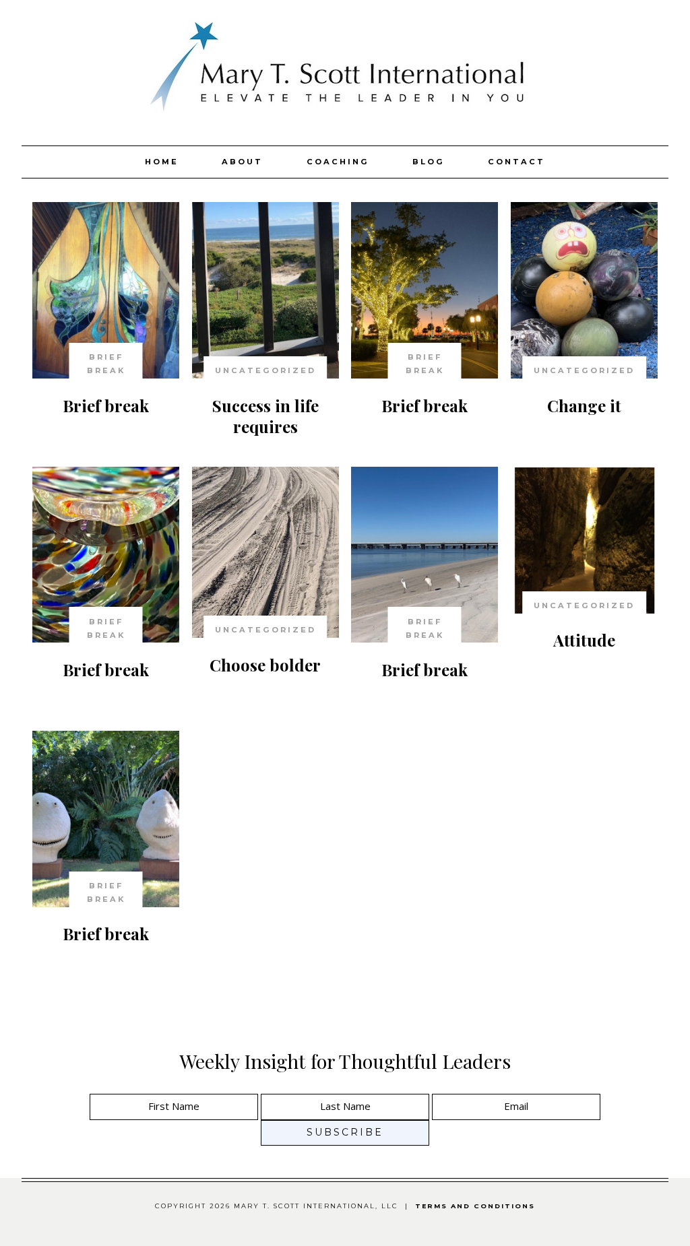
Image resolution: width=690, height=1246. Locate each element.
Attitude (584, 640)
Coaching (338, 161)
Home (162, 161)
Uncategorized (265, 370)
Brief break (106, 405)
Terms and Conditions (475, 1206)
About (242, 161)
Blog (428, 161)
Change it (584, 405)
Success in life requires (265, 416)
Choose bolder (265, 665)
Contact (516, 161)
